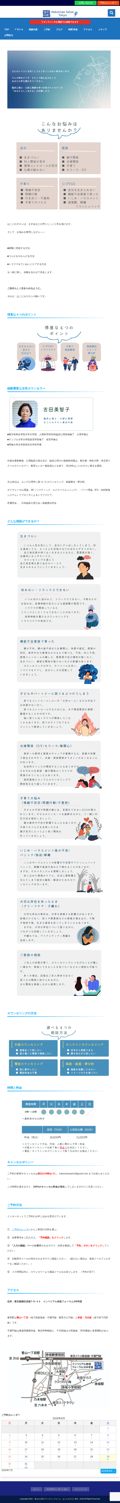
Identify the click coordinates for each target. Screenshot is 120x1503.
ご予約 (46, 29)
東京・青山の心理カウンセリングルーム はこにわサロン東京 (53, 1499)
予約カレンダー (108, 3)
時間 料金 (73, 29)
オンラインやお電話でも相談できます (60, 22)
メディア (102, 29)
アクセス (88, 29)
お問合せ (8, 35)
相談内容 (33, 29)
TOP (6, 29)
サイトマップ (80, 1489)
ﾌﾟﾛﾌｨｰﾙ (19, 29)
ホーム (36, 1489)
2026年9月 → (108, 1471)
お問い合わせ (86, 3)
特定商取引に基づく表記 (57, 1489)
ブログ (59, 29)
